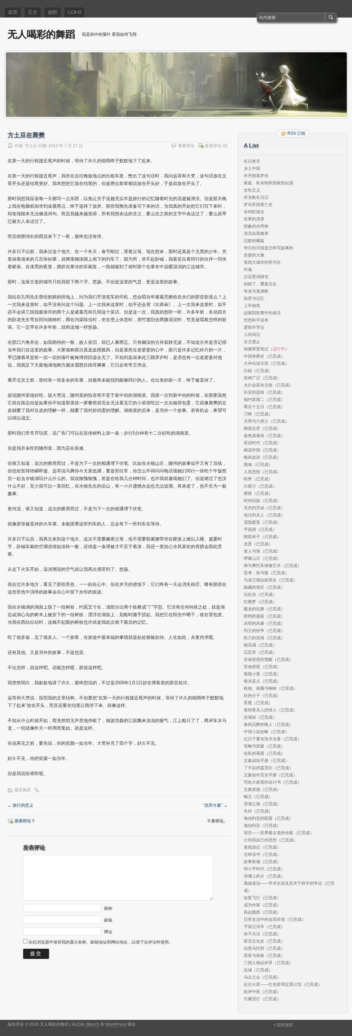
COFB (74, 12)
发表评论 (213, 145)
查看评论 (186, 145)
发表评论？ (24, 820)
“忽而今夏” (215, 805)
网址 (108, 931)
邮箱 (108, 919)
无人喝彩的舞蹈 (41, 34)
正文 (32, 12)
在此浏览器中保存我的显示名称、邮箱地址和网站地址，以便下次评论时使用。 (101, 942)
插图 (52, 12)
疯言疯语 (22, 789)
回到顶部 (284, 1025)
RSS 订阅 (296, 133)
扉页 (13, 12)
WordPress (116, 1024)
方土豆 (31, 145)
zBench (92, 1024)
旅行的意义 (20, 805)
